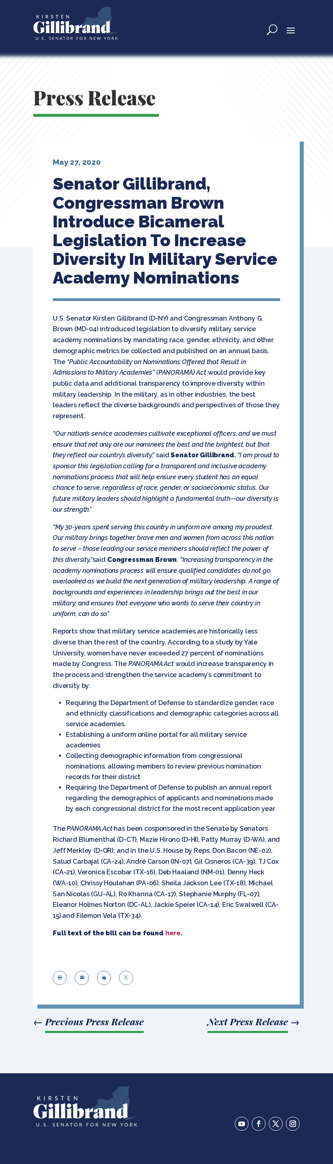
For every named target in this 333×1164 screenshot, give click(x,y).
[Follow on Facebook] (259, 1124)
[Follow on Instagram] (293, 1124)
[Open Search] (272, 29)
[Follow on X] (276, 1124)
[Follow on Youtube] (242, 1124)
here (173, 933)
